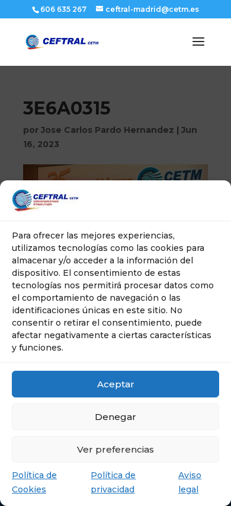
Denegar (115, 416)
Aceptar (115, 384)
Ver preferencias (115, 449)
